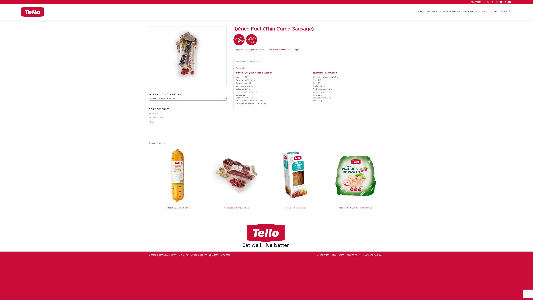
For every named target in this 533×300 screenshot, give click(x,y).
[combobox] (188, 99)
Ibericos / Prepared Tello (250, 50)
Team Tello (476, 2)
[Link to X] (505, 2)
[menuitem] (476, 2)
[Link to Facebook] (493, 2)
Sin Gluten (268, 50)
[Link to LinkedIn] (509, 2)
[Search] (510, 12)
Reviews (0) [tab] (254, 61)
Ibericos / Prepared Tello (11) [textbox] (187, 99)
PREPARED (154, 114)
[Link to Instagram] (497, 2)
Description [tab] (240, 61)
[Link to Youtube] (501, 2)
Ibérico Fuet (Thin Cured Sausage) (286, 50)
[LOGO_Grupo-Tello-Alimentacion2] (32, 12)
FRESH (152, 122)
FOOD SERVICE (156, 118)
